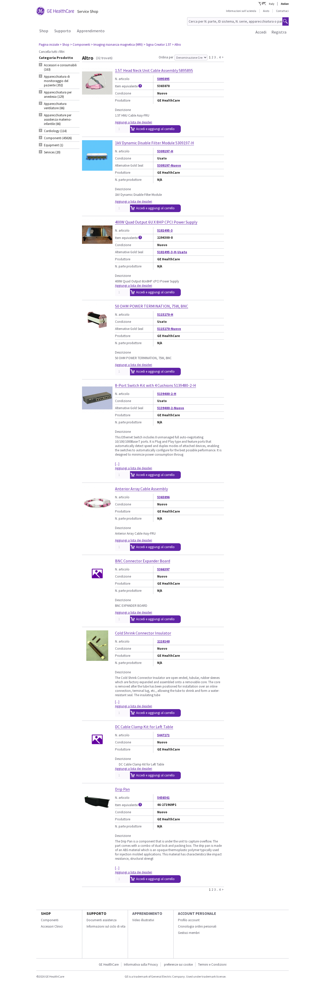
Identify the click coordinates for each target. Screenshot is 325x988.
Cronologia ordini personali (197, 926)
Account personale (197, 913)
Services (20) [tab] (52, 152)
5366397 (163, 569)
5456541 (163, 797)
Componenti (49, 920)
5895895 (163, 79)
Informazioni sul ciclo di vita (106, 926)
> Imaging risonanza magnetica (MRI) (117, 44)
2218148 (163, 641)
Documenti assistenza (102, 920)
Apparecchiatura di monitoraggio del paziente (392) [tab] (57, 80)
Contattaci (282, 11)
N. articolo (122, 79)
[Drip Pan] (97, 815)
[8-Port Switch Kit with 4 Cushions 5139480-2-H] (97, 411)
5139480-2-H (166, 394)
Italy (271, 4)
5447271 (163, 735)
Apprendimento (91, 30)
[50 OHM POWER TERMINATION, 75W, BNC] (97, 332)
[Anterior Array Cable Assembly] (97, 514)
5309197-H (165, 151)
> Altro (176, 44)
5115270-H (165, 314)
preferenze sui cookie (178, 964)
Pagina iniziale (49, 44)
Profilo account (189, 920)
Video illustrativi (143, 920)
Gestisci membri (189, 933)
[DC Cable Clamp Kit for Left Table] (97, 752)
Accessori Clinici (52, 926)
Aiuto (266, 11)
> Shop (64, 44)
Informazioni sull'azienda (241, 11)
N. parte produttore (128, 180)
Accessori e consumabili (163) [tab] (60, 67)
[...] (117, 464)
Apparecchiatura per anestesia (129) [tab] (58, 94)
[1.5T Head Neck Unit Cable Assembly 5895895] (97, 96)
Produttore (122, 100)
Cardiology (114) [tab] (55, 131)
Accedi (260, 32)
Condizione (123, 93)
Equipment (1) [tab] (53, 145)
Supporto (62, 30)
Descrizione (123, 110)
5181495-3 (165, 230)
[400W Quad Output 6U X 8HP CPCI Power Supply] (97, 248)
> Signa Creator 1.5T (157, 44)
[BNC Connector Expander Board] (97, 586)
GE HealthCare (109, 964)
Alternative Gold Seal (129, 165)
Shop (43, 30)
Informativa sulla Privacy (141, 964)
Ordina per (166, 57)
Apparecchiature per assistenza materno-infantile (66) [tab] (58, 119)
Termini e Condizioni (212, 964)
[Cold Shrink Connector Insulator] (97, 659)
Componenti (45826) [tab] (58, 138)
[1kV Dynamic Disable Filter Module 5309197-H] (97, 168)
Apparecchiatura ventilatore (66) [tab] (55, 106)
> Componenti (80, 44)
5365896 (163, 497)
